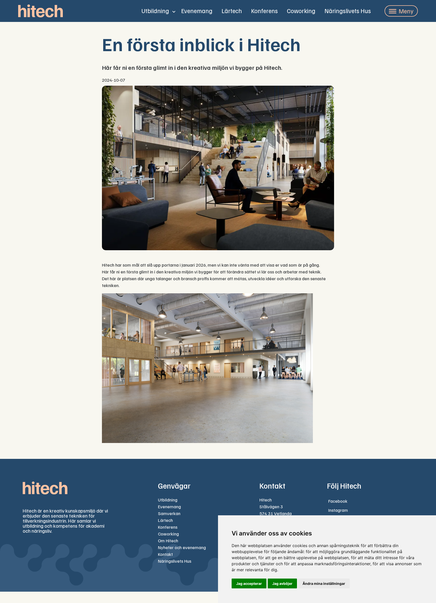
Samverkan (169, 513)
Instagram (338, 510)
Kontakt (165, 554)
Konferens (264, 10)
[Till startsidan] (40, 11)
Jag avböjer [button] (282, 583)
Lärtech (232, 10)
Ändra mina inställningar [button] (324, 583)
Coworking (301, 10)
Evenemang (196, 10)
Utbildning (155, 10)
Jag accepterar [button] (249, 583)
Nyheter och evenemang (182, 547)
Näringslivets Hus (347, 10)
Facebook (337, 501)
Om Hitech (168, 540)
